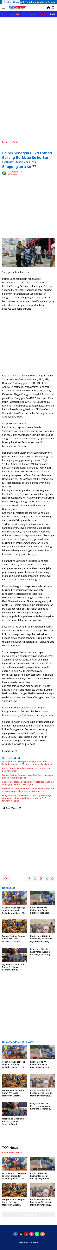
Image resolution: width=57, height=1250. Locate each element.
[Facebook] (15, 1234)
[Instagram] (31, 1234)
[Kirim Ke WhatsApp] (52, 878)
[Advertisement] (28, 47)
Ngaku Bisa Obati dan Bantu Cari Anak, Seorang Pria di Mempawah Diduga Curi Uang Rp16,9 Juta (28, 790)
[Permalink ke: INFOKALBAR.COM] (4, 172)
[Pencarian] (53, 7)
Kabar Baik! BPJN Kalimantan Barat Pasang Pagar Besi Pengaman (26, 769)
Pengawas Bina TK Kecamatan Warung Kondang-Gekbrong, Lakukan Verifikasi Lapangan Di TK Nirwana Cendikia (26, 798)
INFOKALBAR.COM (15, 172)
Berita (5, 148)
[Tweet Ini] (35, 878)
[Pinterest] (26, 1234)
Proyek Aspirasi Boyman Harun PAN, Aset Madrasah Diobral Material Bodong (27, 776)
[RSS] (42, 1234)
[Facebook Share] (29, 878)
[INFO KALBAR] (17, 7)
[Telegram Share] (47, 878)
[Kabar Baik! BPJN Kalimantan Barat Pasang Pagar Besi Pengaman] (42, 898)
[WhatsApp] (37, 1234)
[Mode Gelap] (48, 7)
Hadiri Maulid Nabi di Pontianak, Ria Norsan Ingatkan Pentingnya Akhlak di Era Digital (28, 783)
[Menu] (4, 7)
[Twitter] (20, 1234)
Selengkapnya (27, 1214)
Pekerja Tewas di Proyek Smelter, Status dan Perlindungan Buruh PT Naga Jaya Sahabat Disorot (27, 762)
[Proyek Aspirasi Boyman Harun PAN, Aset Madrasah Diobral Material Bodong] (14, 926)
